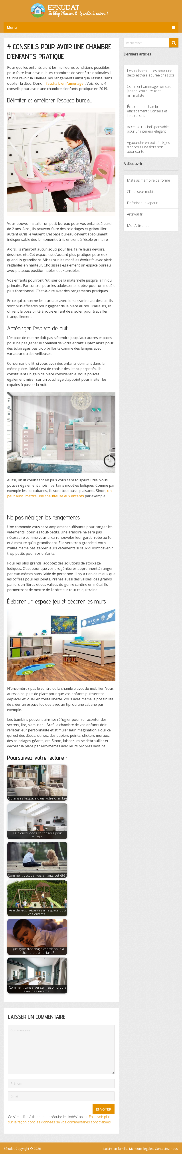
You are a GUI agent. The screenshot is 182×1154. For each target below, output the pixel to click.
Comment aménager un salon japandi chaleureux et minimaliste (150, 91)
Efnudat (9, 1148)
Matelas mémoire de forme (148, 180)
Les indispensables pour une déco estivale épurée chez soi (150, 73)
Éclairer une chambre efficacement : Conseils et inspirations (147, 111)
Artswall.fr (134, 214)
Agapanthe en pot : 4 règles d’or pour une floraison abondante (148, 147)
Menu (12, 27)
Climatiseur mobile (141, 191)
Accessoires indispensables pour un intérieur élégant (148, 129)
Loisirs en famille (115, 1148)
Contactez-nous (166, 1148)
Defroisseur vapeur (142, 202)
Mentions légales (141, 1148)
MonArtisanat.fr (139, 225)
